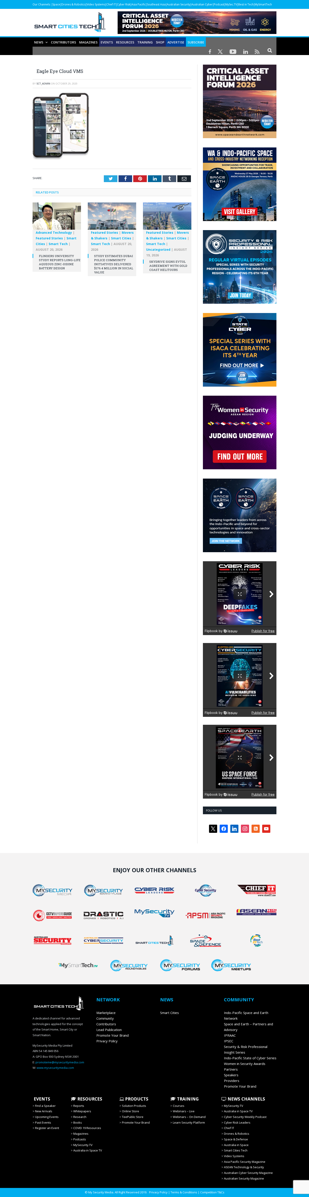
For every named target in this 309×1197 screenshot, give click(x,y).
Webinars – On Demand (189, 1117)
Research (79, 1117)
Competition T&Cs (212, 1192)
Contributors (63, 42)
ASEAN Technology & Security (244, 1167)
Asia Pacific (138, 4)
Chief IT (111, 4)
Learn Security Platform (189, 1122)
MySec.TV (231, 4)
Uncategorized (158, 249)
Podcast (219, 4)
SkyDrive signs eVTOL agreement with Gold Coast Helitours (168, 266)
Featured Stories (49, 238)
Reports (78, 1106)
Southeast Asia (156, 4)
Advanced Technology (54, 232)
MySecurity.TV (83, 1145)
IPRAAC (230, 1035)
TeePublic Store (132, 1117)
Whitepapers (82, 1111)
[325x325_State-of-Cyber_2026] (239, 385)
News (38, 42)
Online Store (130, 1111)
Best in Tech (246, 4)
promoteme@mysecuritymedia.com (60, 1062)
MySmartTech (263, 4)
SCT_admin (43, 83)
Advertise (175, 42)
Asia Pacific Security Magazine (244, 1162)
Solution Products (134, 1106)
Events (107, 42)
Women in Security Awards (244, 1063)
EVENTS (41, 1099)
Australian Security (178, 4)
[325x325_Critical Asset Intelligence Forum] (239, 137)
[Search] (269, 50)
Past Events (43, 1122)
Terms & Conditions (184, 1192)
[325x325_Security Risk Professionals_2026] (239, 303)
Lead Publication (109, 1029)
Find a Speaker (45, 1106)
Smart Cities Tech (235, 1150)
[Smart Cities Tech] (70, 24)
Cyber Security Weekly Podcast (245, 1117)
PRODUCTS (136, 1099)
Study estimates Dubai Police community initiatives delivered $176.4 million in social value (113, 264)
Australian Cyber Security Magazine (248, 1173)
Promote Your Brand (112, 1035)
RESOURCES (125, 42)
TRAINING (145, 42)
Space (56, 4)
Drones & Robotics (73, 4)
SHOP (160, 42)
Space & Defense (236, 1139)
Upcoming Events (47, 1117)
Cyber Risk (123, 4)
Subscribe (196, 42)
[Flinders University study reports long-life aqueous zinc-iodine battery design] (57, 218)
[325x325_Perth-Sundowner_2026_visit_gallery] (239, 220)
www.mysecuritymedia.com (55, 1068)
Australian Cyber (202, 4)
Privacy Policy (107, 1041)
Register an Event (47, 1128)
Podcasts (79, 1139)
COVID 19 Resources (87, 1128)
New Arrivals (43, 1111)
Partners (231, 1069)
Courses (178, 1106)
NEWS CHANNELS (245, 1099)
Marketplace (106, 1012)
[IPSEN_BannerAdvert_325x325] (239, 551)
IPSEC (228, 1041)
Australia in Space (236, 1145)
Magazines (88, 42)
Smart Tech (58, 244)
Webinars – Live (184, 1111)
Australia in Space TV (87, 1150)
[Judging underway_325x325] (239, 468)
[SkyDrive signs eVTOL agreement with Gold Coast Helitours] (167, 218)
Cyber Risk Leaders (237, 1122)
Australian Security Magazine (244, 1178)
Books (77, 1122)
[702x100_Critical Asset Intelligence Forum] (197, 33)
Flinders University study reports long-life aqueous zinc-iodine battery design (60, 262)
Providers (231, 1080)
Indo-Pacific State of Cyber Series (250, 1058)
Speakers (231, 1075)
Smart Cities (121, 238)
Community (105, 1018)
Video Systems (96, 4)
